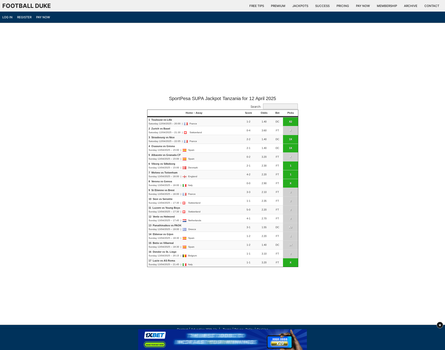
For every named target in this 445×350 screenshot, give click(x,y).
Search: (256, 106)
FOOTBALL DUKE (26, 5)
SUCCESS (322, 6)
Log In (7, 17)
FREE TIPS (256, 6)
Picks (290, 112)
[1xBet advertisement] (222, 339)
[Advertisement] (222, 61)
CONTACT (431, 6)
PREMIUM (278, 6)
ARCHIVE (410, 6)
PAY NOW (363, 6)
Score (248, 112)
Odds (264, 112)
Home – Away (194, 112)
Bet (277, 112)
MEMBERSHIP (387, 6)
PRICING (343, 6)
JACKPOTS (300, 6)
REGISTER (24, 17)
